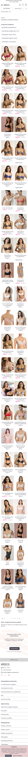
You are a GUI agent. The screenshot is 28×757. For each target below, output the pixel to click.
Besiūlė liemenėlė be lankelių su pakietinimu (21, 423)
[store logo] (7, 5)
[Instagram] (5, 675)
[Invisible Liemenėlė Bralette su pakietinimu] (7, 576)
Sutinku (8, 755)
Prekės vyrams (5, 729)
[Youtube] (9, 675)
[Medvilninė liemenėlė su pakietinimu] (20, 507)
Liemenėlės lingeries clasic (9, 38)
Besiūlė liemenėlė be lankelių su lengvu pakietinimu (7, 470)
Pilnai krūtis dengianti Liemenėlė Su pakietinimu (7, 446)
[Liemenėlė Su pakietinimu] (7, 124)
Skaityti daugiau (17, 755)
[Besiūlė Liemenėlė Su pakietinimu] (7, 388)
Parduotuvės (5, 714)
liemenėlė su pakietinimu (9, 27)
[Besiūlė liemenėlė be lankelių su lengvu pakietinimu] (7, 459)
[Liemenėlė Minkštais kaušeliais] (20, 576)
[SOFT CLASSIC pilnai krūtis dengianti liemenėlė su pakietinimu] (7, 294)
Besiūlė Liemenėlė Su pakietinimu (7, 399)
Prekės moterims (6, 726)
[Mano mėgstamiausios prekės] (23, 5)
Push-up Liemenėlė (7, 208)
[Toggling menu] (2, 5)
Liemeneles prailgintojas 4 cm (10, 31)
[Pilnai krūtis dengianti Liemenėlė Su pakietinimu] (7, 436)
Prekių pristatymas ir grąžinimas (10, 692)
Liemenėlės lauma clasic (9, 34)
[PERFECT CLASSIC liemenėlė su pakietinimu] (20, 436)
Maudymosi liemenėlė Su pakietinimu (7, 64)
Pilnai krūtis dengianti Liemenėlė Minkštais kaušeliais (20, 494)
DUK (2, 695)
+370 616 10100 (7, 670)
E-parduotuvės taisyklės (8, 684)
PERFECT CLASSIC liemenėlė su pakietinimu (20, 446)
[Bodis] (7, 553)
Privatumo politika (6, 718)
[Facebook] (1, 675)
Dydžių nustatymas (7, 733)
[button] (19, 8)
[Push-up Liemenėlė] (7, 198)
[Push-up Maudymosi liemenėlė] (20, 459)
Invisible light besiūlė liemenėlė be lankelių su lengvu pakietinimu (7, 281)
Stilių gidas (4, 737)
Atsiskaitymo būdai (7, 688)
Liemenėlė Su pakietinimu (7, 135)
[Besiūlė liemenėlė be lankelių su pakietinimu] (20, 412)
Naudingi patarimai (7, 741)
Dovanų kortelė (5, 699)
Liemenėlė (7, 540)
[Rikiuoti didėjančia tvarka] (26, 8)
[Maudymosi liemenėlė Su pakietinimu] (7, 53)
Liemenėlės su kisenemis (9, 42)
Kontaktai (4, 711)
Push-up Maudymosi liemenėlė (20, 470)
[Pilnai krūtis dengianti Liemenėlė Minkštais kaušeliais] (20, 483)
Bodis (7, 563)
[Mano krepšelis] (26, 5)
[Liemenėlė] (7, 530)
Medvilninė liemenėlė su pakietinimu (20, 517)
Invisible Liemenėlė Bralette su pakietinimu (7, 587)
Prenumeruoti (14, 648)
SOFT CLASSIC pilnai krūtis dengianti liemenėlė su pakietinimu (7, 304)
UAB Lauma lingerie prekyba (9, 707)
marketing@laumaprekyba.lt (11, 672)
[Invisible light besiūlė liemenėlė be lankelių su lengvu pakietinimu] (7, 270)
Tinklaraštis (4, 744)
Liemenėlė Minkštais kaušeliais (20, 587)
